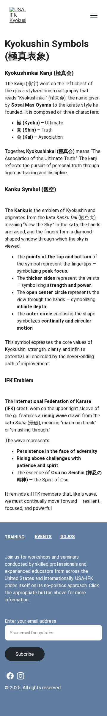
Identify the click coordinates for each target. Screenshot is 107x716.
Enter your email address (30, 621)
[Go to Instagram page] (20, 675)
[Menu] (93, 15)
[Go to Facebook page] (10, 675)
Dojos (67, 536)
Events (43, 536)
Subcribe (24, 654)
